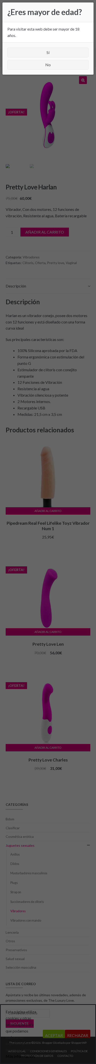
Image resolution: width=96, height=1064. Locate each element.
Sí (48, 52)
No (48, 64)
